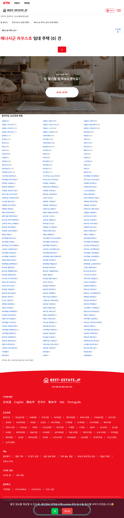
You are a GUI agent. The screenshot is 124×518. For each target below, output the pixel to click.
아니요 (67, 511)
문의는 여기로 (62, 92)
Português (74, 402)
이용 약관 (20, 475)
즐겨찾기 (6, 456)
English (18, 402)
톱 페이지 (4, 22)
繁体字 (52, 402)
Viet (62, 402)
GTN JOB (50, 489)
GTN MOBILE (20, 489)
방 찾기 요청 (33, 456)
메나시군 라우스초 (9, 30)
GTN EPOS (36, 489)
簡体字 (30, 402)
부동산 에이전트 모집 (86, 456)
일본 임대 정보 (49, 456)
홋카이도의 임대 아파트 (20, 22)
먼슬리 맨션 (105, 456)
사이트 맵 (7, 475)
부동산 (17, 3)
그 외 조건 (118, 30)
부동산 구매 (8, 461)
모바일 (27, 3)
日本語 (7, 402)
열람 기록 (19, 456)
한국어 (41, 402)
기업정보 (6, 489)
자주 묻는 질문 (66, 456)
